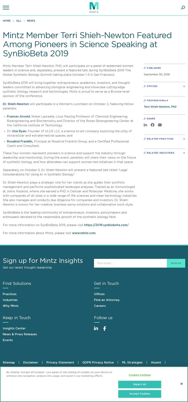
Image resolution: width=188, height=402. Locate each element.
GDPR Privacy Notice (98, 362)
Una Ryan (19, 131)
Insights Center (14, 328)
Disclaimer (30, 362)
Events (8, 340)
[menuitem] (7, 21)
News (31, 21)
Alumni (156, 362)
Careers (100, 305)
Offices (99, 294)
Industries (10, 300)
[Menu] (6, 7)
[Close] (182, 384)
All (18, 21)
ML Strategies (132, 362)
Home (7, 21)
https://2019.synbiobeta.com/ (106, 225)
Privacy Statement (60, 362)
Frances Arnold (18, 116)
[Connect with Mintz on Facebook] (107, 330)
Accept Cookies (139, 394)
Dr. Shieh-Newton (16, 104)
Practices (10, 294)
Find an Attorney (107, 300)
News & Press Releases (20, 334)
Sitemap (9, 362)
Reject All (139, 384)
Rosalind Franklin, (20, 141)
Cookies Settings (140, 375)
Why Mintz (11, 305)
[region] (94, 384)
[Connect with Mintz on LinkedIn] (97, 330)
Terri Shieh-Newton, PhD (160, 106)
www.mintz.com (83, 233)
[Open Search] (183, 7)
